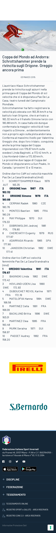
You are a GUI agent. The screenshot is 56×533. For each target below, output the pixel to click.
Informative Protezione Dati (14, 525)
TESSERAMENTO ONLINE (17, 503)
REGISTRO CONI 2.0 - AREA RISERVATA (23, 515)
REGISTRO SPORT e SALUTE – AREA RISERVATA (27, 509)
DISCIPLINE (12, 479)
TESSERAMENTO (16, 494)
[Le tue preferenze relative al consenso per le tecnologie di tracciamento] (51, 528)
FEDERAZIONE (14, 487)
